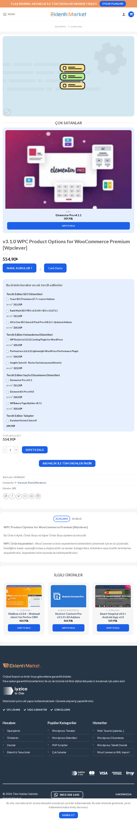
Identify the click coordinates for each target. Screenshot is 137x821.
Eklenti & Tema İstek (18, 752)
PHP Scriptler (60, 745)
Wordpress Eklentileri (64, 737)
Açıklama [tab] (61, 518)
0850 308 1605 (70, 794)
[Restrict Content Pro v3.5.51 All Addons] (68, 596)
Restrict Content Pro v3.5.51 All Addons (68, 615)
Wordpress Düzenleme (110, 737)
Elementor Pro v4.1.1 (69, 215)
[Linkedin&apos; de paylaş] (38, 496)
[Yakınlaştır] (7, 112)
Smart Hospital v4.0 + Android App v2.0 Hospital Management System (113, 619)
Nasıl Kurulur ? (19, 268)
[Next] (129, 175)
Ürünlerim (12, 737)
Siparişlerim (13, 730)
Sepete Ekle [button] (68, 226)
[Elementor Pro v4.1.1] (68, 169)
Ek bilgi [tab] (77, 518)
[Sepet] (131, 14)
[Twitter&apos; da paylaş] (19, 496)
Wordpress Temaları (63, 730)
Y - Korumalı (75, 26)
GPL (14, 488)
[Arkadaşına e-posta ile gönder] (25, 496)
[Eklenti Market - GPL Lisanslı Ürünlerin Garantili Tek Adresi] (68, 14)
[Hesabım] (124, 14)
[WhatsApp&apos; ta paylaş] (6, 496)
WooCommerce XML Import (113, 752)
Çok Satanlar (59, 752)
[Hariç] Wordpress (37, 482)
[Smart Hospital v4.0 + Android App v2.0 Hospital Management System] (113, 596)
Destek (11, 745)
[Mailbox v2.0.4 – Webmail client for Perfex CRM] (24, 596)
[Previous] (8, 175)
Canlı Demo (55, 268)
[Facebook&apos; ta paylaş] (12, 496)
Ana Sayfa (60, 26)
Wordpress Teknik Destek (112, 745)
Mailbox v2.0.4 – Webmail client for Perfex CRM (24, 615)
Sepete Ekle (35, 449)
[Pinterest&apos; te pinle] (32, 496)
